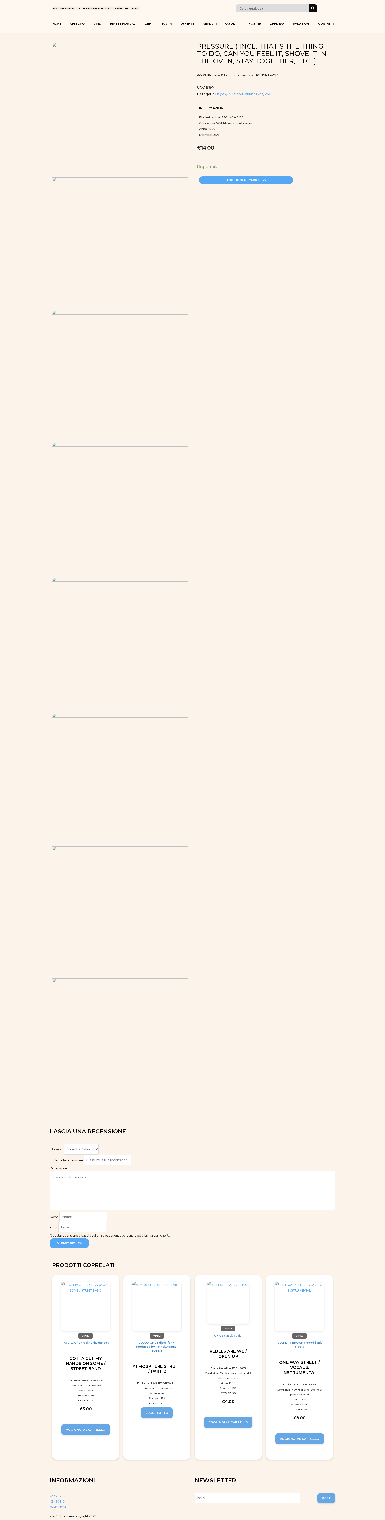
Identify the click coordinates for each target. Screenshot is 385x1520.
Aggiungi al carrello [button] (85, 1430)
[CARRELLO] (324, 8)
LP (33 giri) (223, 94)
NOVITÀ (166, 23)
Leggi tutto (156, 1413)
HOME (57, 23)
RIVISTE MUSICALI (123, 23)
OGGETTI (232, 23)
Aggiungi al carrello (246, 180)
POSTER (255, 23)
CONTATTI (326, 23)
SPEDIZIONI (301, 23)
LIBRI (148, 23)
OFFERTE (187, 23)
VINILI (97, 23)
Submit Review (69, 1243)
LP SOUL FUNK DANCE (247, 94)
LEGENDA (277, 23)
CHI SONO (77, 23)
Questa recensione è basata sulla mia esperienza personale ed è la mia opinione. (108, 1235)
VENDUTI (210, 23)
